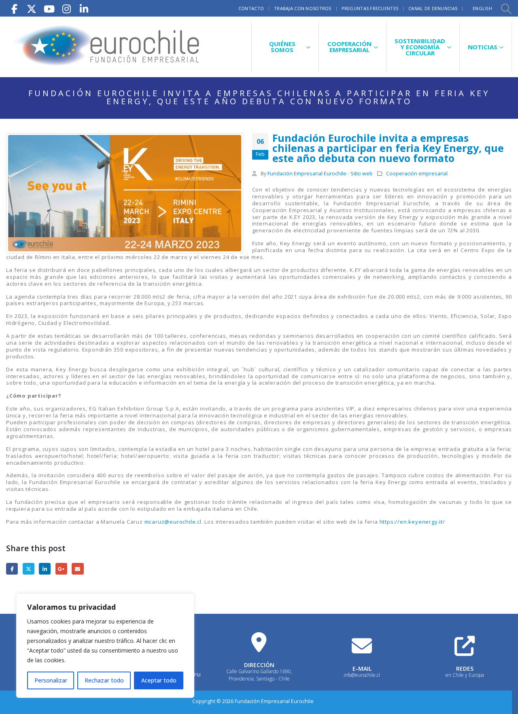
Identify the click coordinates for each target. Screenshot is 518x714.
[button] (506, 8)
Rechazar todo (104, 680)
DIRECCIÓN (259, 665)
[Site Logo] (107, 47)
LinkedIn (45, 569)
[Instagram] (66, 8)
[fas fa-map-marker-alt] (259, 642)
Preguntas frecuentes (370, 8)
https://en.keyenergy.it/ (412, 521)
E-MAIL (362, 668)
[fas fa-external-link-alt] (464, 646)
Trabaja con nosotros (302, 8)
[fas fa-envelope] (362, 646)
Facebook (12, 569)
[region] (105, 646)
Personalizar (50, 680)
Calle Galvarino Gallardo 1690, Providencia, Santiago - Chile (259, 675)
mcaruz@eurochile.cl (173, 521)
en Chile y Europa (465, 675)
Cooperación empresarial (417, 173)
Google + (61, 569)
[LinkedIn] (84, 8)
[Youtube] (49, 8)
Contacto (251, 8)
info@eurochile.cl (362, 675)
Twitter (28, 569)
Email (77, 569)
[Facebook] (14, 8)
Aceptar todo (158, 680)
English (482, 8)
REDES (464, 668)
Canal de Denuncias (432, 8)
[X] (31, 8)
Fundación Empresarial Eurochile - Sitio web (320, 173)
